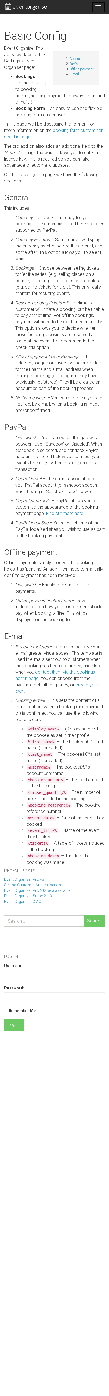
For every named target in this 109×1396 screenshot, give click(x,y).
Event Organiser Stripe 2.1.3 (28, 896)
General (75, 59)
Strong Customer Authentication (32, 885)
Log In (14, 1024)
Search (94, 921)
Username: (14, 966)
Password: (14, 988)
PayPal (74, 64)
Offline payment (81, 69)
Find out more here (64, 513)
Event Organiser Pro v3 (24, 879)
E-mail (74, 74)
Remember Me (22, 1011)
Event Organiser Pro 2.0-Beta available (37, 890)
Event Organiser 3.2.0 (22, 901)
